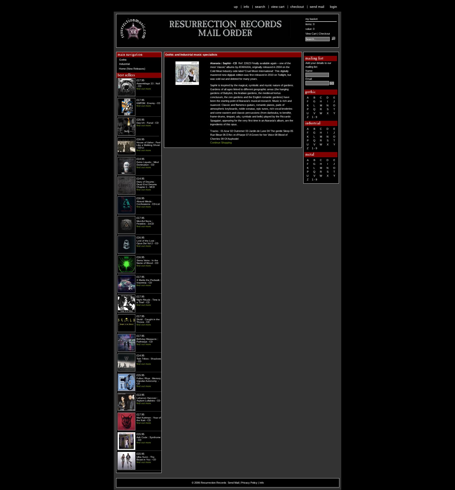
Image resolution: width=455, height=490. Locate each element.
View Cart (277, 7)
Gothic (123, 59)
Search (260, 7)
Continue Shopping (221, 142)
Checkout (297, 7)
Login (333, 7)
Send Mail (317, 7)
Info (246, 7)
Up (236, 7)
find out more (143, 88)
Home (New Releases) (132, 68)
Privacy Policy (249, 482)
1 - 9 (314, 117)
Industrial (124, 64)
